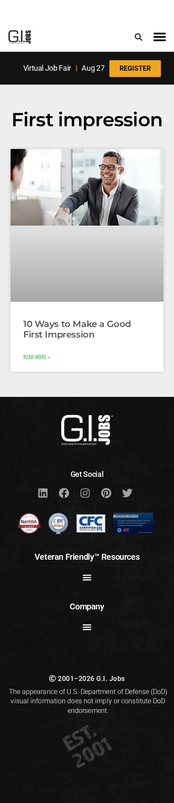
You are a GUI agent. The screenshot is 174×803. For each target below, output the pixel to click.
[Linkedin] (42, 492)
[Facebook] (63, 492)
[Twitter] (127, 492)
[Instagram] (84, 492)
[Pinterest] (106, 492)
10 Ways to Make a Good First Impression (77, 329)
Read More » (36, 356)
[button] (139, 37)
